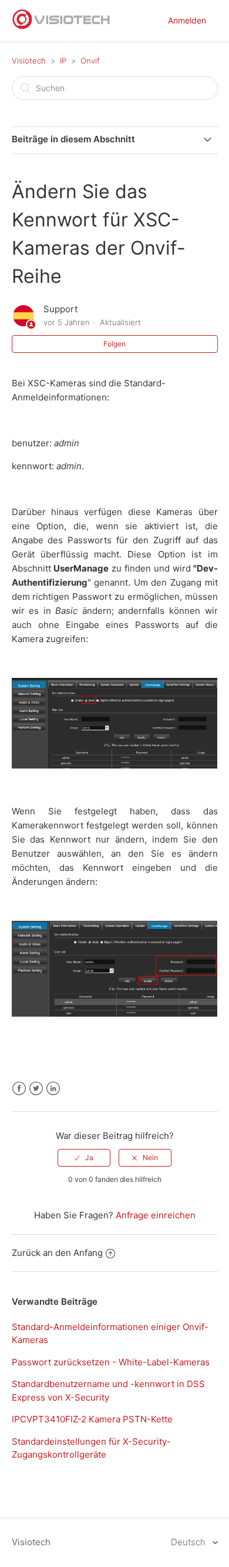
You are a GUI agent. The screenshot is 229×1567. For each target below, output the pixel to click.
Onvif (90, 60)
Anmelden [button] (187, 20)
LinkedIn (53, 1088)
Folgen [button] (114, 343)
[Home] (62, 26)
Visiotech (29, 60)
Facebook (19, 1088)
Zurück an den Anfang (57, 1252)
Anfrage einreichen (156, 1215)
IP (63, 60)
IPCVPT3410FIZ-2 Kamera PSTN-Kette (92, 1419)
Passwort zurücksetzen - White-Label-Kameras (111, 1362)
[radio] (84, 1158)
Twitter (36, 1088)
